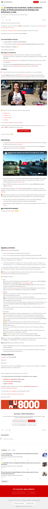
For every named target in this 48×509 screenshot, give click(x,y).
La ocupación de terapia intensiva (11, 60)
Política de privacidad (32, 425)
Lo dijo (2, 75)
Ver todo (4, 481)
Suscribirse (36, 2)
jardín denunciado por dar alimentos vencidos (20, 142)
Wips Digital (35, 66)
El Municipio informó (8, 55)
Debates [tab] (13, 450)
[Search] (45, 450)
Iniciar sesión (43, 2)
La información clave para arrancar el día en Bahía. (12, 456)
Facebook (9, 388)
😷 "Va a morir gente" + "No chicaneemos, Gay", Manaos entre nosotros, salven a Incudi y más (19, 454)
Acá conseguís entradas (27, 283)
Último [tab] (9, 450)
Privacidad (24, 500)
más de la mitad (20, 44)
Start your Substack (19, 503)
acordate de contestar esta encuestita (15, 394)
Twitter (4, 388)
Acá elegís (5, 120)
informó (7, 250)
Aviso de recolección (36, 500)
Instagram (14, 388)
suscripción (9, 381)
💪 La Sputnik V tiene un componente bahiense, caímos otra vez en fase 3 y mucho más (21, 463)
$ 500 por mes (6, 113)
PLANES (19, 379)
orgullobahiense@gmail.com (30, 386)
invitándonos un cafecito (8, 379)
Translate (3, 5)
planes (16, 122)
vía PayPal (10, 383)
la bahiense (20, 188)
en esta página (12, 391)
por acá (41, 125)
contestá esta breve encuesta (14, 30)
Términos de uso (24, 423)
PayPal (20, 122)
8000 (20, 26)
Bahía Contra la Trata (24, 75)
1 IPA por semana (7, 118)
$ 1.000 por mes (7, 115)
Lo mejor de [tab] (4, 450)
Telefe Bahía (22, 148)
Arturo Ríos (11, 211)
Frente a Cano (21, 182)
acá (25, 286)
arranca (8, 272)
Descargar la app (30, 503)
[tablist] (8, 450)
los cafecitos (10, 122)
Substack (18, 506)
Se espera (3, 357)
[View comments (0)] (6, 20)
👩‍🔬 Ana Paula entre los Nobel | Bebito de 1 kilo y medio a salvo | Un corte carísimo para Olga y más (19, 473)
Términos (29, 500)
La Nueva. (20, 144)
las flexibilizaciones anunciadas (19, 66)
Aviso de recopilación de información (19, 425)
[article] (24, 457)
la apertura (15, 288)
